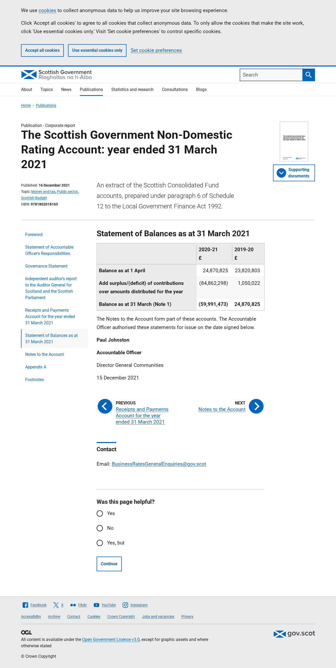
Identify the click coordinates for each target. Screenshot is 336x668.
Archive (54, 616)
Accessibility (31, 616)
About (26, 89)
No (110, 528)
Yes (111, 513)
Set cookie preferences (156, 50)
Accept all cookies (42, 50)
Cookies (93, 616)
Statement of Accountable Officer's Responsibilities (49, 250)
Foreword (34, 234)
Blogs (201, 89)
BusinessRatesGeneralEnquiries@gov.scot (159, 464)
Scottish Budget (34, 198)
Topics (46, 89)
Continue (109, 563)
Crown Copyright (121, 616)
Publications (91, 89)
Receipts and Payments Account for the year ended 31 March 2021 (50, 316)
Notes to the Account (44, 354)
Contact (73, 616)
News (66, 89)
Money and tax (43, 191)
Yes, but (115, 543)
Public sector (67, 191)
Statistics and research (132, 89)
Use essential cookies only (97, 50)
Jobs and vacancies (158, 616)
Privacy (187, 616)
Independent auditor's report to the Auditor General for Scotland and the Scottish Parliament (51, 288)
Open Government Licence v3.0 (111, 639)
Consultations (175, 89)
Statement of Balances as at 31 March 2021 (51, 338)
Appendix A (35, 366)
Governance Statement (46, 266)
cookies (47, 10)
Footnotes (34, 379)
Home (26, 105)
